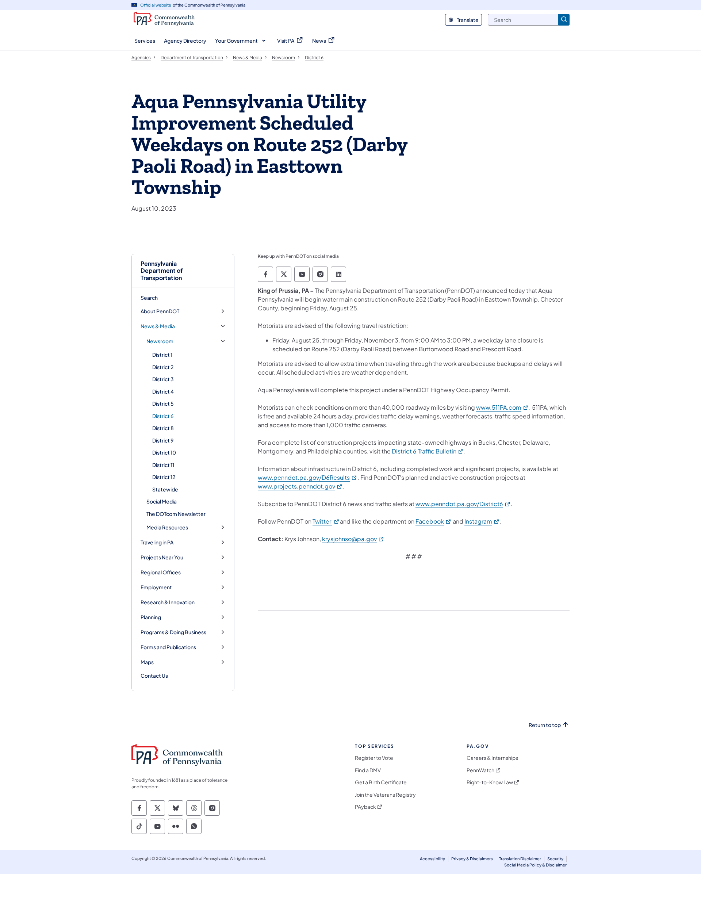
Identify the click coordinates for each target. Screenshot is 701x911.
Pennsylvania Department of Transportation (162, 270)
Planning (151, 617)
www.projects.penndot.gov (300, 486)
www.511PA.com (502, 407)
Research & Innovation (168, 602)
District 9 (162, 440)
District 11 (163, 465)
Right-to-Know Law (490, 782)
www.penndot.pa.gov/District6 (463, 504)
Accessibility (432, 858)
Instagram (482, 521)
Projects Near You (162, 557)
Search (149, 297)
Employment (156, 587)
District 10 (164, 452)
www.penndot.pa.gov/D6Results (307, 477)
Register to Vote (374, 758)
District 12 (163, 477)
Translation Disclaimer (520, 858)
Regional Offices (161, 572)
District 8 (163, 428)
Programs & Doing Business (173, 632)
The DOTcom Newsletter (176, 513)
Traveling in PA (157, 542)
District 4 (163, 391)
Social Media (161, 501)
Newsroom (159, 341)
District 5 (163, 403)
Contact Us (154, 675)
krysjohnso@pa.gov (353, 539)
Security (555, 858)
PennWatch (480, 770)
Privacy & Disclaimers (472, 858)
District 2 (162, 367)
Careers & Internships (492, 758)
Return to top (545, 725)
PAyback (365, 807)
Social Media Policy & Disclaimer (535, 864)
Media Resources (167, 527)
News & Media (158, 326)
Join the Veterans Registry (385, 795)
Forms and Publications (168, 647)
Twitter (326, 521)
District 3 (163, 379)
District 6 (162, 416)
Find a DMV (368, 770)
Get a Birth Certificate (381, 782)
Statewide (165, 489)
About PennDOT (160, 311)
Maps (147, 662)
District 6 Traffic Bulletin (428, 451)
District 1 (162, 354)
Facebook (433, 521)
